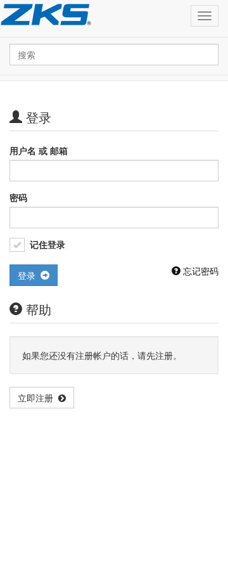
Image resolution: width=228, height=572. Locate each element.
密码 (18, 197)
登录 (29, 275)
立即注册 (38, 397)
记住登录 (47, 244)
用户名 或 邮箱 (39, 150)
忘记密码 (199, 270)
